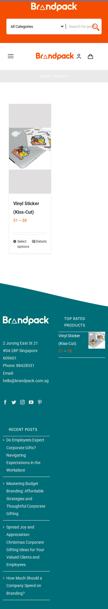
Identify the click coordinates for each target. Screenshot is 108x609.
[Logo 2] (55, 54)
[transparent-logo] (54, 4)
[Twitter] (14, 402)
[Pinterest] (39, 402)
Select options (23, 244)
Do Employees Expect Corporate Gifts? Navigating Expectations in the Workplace (25, 455)
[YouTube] (31, 402)
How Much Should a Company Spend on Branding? (24, 585)
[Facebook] (5, 402)
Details (41, 241)
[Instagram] (22, 402)
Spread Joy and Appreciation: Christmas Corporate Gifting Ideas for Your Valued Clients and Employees (25, 546)
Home (45, 76)
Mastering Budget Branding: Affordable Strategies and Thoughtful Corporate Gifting (25, 498)
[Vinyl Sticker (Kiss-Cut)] (30, 149)
